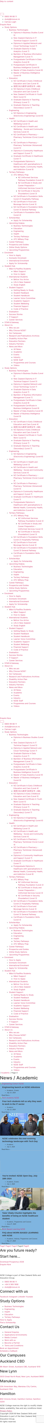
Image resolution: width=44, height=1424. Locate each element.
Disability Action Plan (18, 338)
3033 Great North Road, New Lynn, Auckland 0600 (22, 1376)
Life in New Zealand (22, 282)
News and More (15, 346)
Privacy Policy (6, 1411)
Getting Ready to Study (24, 290)
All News (17, 349)
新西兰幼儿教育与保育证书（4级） (28, 86)
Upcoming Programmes (19, 250)
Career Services (16, 320)
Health (12, 118)
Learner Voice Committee (24, 298)
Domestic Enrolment (17, 258)
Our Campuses (15, 333)
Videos (16, 365)
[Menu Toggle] (2, 14)
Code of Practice (21, 309)
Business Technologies (18, 30)
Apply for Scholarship (23, 220)
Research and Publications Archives (24, 336)
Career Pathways (16, 242)
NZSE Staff (18, 360)
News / (8, 1078)
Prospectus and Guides (19, 244)
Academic (18, 352)
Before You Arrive (21, 279)
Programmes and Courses (25, 362)
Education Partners (17, 341)
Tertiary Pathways (16, 172)
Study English (19, 285)
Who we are (14, 328)
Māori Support (20, 271)
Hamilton (7, 1393)
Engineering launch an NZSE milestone (21, 1087)
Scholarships (14, 218)
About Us (9, 325)
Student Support (16, 287)
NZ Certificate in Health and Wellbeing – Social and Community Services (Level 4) (28, 129)
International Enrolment (19, 261)
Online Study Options (18, 247)
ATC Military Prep (21, 175)
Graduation (14, 311)
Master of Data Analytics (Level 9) (28, 70)
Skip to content (6, 1)
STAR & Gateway (12, 322)
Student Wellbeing (21, 303)
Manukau (8, 1381)
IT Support (13, 317)
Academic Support (22, 301)
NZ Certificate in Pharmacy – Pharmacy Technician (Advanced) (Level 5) (28, 145)
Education (13, 78)
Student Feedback (21, 293)
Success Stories (16, 314)
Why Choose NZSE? (17, 330)
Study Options (11, 27)
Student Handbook (22, 295)
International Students (18, 277)
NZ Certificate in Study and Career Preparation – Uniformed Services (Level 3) (30, 185)
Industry (17, 357)
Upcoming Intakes (16, 223)
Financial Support (21, 306)
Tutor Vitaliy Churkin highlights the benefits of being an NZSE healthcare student (20, 1216)
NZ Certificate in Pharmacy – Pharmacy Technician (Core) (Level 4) (28, 137)
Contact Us (9, 1327)
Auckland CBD (12, 1361)
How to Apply (15, 255)
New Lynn (8, 1371)
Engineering (14, 110)
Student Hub (10, 266)
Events (16, 354)
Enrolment (9, 252)
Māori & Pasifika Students (20, 269)
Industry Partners (16, 344)
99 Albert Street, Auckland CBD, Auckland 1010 (20, 1367)
